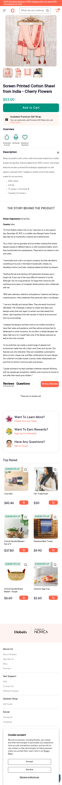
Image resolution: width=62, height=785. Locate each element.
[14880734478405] (23, 550)
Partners (7, 668)
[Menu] (4, 10)
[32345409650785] (53, 550)
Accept (29, 762)
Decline (29, 770)
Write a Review (50, 384)
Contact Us (8, 686)
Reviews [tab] (8, 384)
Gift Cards (7, 704)
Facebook (7, 717)
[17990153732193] (23, 502)
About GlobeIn (10, 654)
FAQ (5, 682)
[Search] (47, 11)
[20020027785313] (23, 598)
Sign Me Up (8, 659)
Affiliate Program (11, 691)
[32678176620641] (53, 502)
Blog (5, 664)
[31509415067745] (53, 598)
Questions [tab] (23, 384)
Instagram (7, 722)
